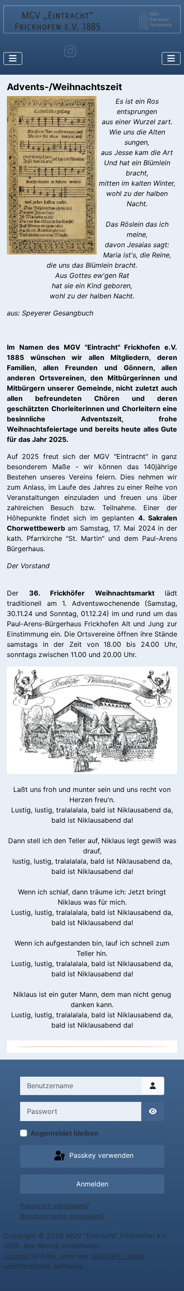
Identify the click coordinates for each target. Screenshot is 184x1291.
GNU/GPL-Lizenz (118, 1256)
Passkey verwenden (100, 1155)
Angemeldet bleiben (64, 1133)
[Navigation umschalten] (12, 58)
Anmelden (92, 1184)
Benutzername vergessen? (62, 1216)
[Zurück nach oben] (169, 1275)
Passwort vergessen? (54, 1205)
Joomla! (16, 1256)
